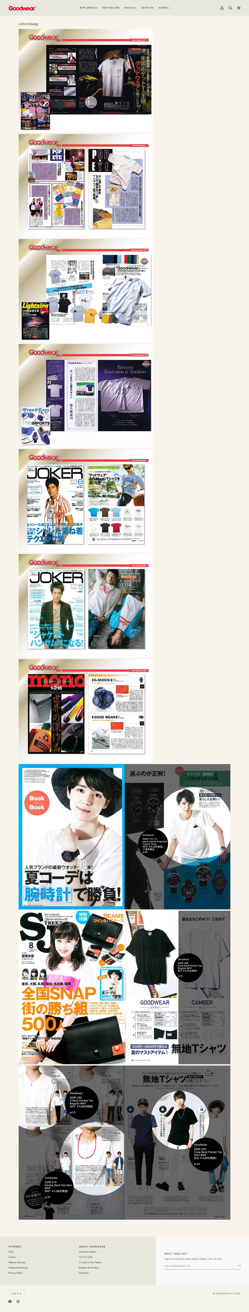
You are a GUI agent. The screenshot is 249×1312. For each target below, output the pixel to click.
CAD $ (14, 1293)
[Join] (238, 1265)
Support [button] (14, 1246)
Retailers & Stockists (89, 1267)
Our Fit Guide (85, 1257)
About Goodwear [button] (92, 1246)
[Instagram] (18, 1301)
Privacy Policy (15, 1273)
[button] (130, 8)
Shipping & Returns (18, 1267)
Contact (12, 1257)
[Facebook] (10, 1301)
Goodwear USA (225, 1293)
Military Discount (16, 1262)
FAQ (10, 1252)
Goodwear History (88, 1252)
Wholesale (84, 1273)
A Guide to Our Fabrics (90, 1262)
